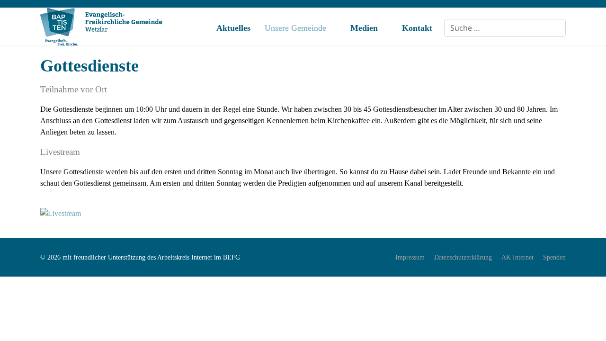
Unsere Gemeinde (295, 28)
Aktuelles (233, 28)
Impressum (410, 257)
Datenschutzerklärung (463, 257)
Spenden (554, 257)
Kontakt (417, 28)
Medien (364, 28)
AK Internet (517, 257)
